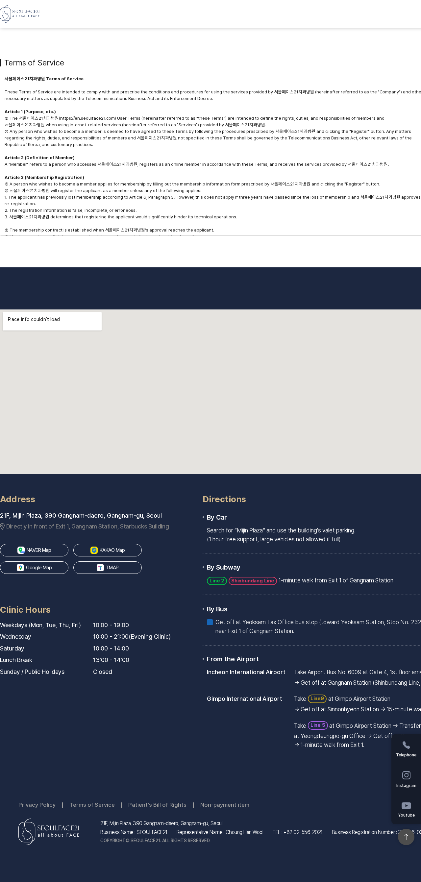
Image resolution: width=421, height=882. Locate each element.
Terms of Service (92, 805)
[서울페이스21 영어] (19, 14)
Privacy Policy (37, 805)
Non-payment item (224, 805)
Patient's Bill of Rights (157, 805)
